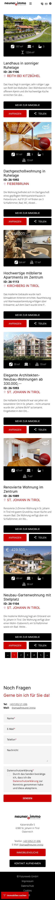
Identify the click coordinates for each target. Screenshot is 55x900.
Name (11, 718)
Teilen (42, 113)
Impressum (27, 881)
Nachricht (12, 750)
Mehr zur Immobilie (27, 105)
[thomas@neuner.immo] (46, 3)
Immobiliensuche (27, 852)
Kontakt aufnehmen (27, 863)
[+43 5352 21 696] (42, 3)
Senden (27, 798)
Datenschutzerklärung (20, 770)
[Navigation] (30, 4)
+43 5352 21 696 (18, 704)
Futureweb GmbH (28, 876)
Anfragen (15, 113)
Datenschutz (27, 885)
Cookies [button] (27, 890)
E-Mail (11, 729)
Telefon (12, 739)
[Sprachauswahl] (50, 3)
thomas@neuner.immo (23, 707)
